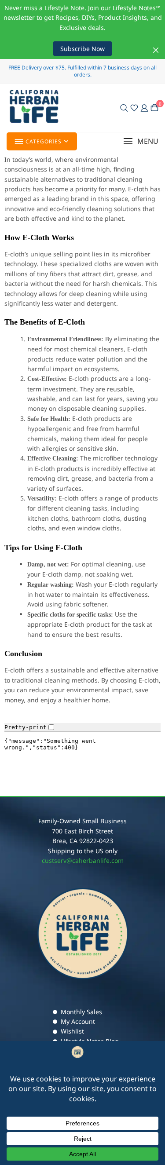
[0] (154, 107)
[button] (140, 141)
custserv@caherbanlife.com (83, 860)
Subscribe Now (82, 48)
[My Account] (144, 107)
